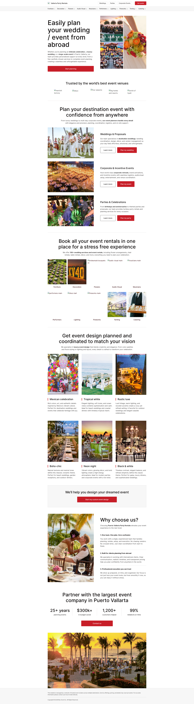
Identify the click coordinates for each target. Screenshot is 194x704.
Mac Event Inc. (62, 700)
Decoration (60, 9)
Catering (141, 9)
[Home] (49, 3)
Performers (103, 9)
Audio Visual (81, 9)
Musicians (92, 9)
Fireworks (123, 9)
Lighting (113, 9)
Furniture (51, 9)
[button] (71, 69)
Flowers (70, 9)
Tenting (132, 9)
